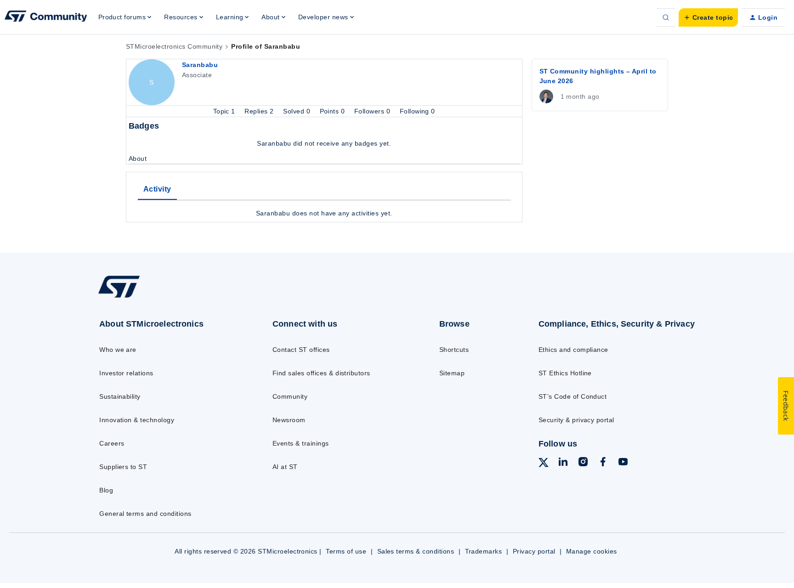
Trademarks (483, 551)
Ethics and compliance (573, 349)
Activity (157, 189)
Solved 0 (297, 111)
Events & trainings (300, 443)
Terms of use (346, 551)
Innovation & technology (136, 420)
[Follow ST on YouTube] (623, 463)
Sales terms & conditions (415, 551)
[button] (708, 17)
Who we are (117, 349)
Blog (106, 490)
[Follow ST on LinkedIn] (562, 463)
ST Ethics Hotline (565, 373)
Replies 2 (260, 111)
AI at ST (285, 466)
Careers (111, 443)
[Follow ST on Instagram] (583, 463)
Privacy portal (534, 551)
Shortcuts (454, 349)
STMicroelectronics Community (174, 46)
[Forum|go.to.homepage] (46, 17)
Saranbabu (200, 64)
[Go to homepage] (166, 297)
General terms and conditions (145, 513)
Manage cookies (591, 551)
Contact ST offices (301, 349)
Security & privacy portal (576, 420)
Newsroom (289, 420)
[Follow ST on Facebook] (602, 463)
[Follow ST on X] (544, 464)
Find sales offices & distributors (321, 373)
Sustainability (120, 396)
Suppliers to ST (123, 466)
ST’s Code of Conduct (573, 396)
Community (289, 396)
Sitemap (452, 373)
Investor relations (126, 373)
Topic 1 (225, 111)
